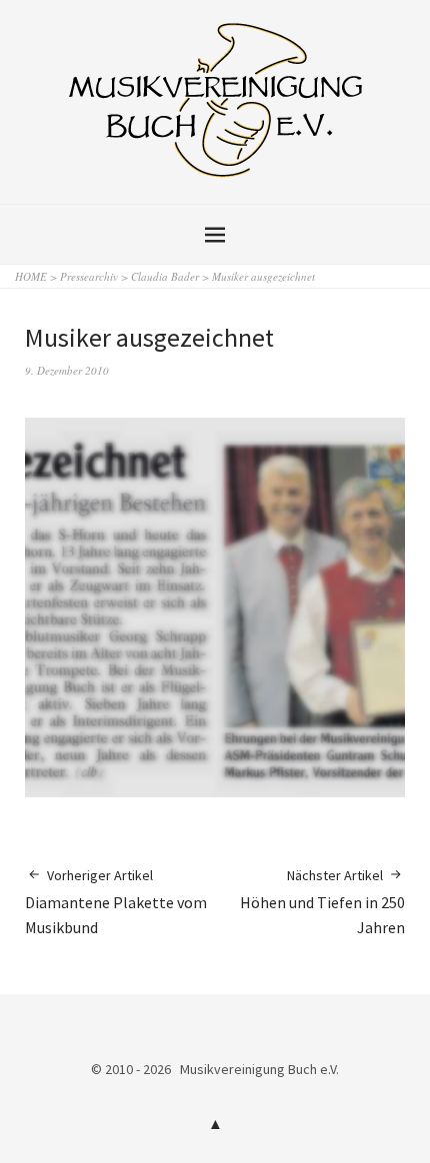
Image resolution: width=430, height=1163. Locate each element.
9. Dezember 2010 (67, 370)
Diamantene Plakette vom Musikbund (116, 901)
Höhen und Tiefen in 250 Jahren (322, 901)
